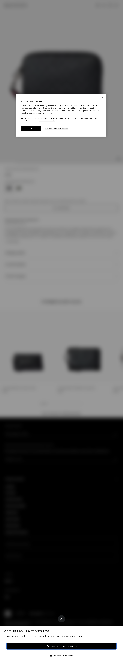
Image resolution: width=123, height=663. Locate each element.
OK (31, 128)
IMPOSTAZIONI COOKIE (56, 129)
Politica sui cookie (47, 121)
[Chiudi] (102, 97)
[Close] (61, 618)
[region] (61, 115)
